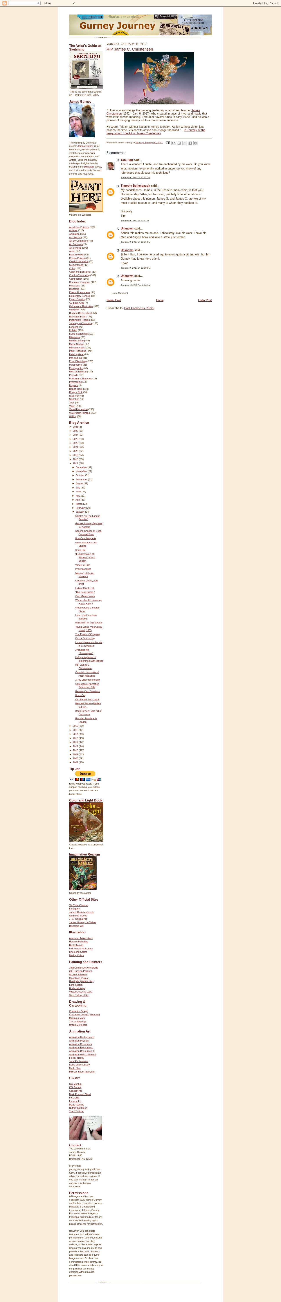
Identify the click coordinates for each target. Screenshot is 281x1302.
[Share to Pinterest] (195, 143)
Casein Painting (77, 258)
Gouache (74, 309)
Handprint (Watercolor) (81, 981)
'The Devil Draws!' (85, 592)
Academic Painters (79, 227)
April (78, 499)
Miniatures (74, 337)
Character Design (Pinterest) (84, 1014)
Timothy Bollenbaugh (135, 185)
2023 (76, 439)
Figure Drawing (77, 299)
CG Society (75, 1087)
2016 (76, 726)
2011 (76, 746)
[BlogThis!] (179, 143)
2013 (76, 738)
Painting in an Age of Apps (89, 622)
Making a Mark (77, 1018)
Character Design (78, 1011)
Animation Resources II (81, 1051)
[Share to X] (184, 143)
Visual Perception (78, 409)
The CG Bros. (76, 1111)
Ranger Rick (76, 392)
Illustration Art (76, 945)
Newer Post (113, 300)
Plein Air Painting (77, 371)
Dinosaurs (74, 285)
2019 (76, 455)
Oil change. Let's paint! (87, 699)
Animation (74, 234)
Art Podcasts (76, 244)
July (78, 487)
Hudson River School (80, 313)
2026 (76, 426)
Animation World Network (82, 1054)
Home (160, 300)
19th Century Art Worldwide (83, 967)
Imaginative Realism (79, 320)
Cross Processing (85, 638)
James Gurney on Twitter (82, 922)
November (82, 471)
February (81, 507)
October (80, 475)
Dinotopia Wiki (76, 926)
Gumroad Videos (78, 915)
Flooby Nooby (76, 1057)
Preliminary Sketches (80, 378)
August (80, 483)
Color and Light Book (80, 271)
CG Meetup (75, 1084)
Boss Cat (80, 695)
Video (72, 406)
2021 (76, 447)
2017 (76, 463)
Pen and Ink (75, 358)
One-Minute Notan (85, 596)
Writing (72, 416)
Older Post (205, 300)
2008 (76, 758)
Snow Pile (80, 550)
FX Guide (74, 1097)
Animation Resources (80, 1044)
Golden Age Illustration (81, 306)
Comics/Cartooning (79, 275)
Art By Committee (78, 240)
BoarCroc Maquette (85, 538)
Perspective (75, 364)
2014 (76, 734)
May (78, 495)
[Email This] (173, 143)
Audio (72, 251)
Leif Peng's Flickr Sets (81, 948)
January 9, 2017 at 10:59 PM (135, 268)
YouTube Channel (78, 905)
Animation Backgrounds (81, 1037)
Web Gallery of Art (78, 995)
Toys (71, 402)
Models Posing (77, 340)
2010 (76, 750)
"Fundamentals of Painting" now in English (85, 557)
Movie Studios (76, 344)
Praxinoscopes (83, 569)
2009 (76, 754)
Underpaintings (77, 988)
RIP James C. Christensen (129, 49)
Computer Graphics (79, 282)
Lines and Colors (78, 952)
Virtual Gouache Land (80, 991)
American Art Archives (81, 938)
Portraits (73, 375)
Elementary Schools (79, 296)
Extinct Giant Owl (84, 588)
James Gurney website (81, 912)
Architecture (75, 237)
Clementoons (76, 265)
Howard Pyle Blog (78, 941)
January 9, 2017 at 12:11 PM (135, 177)
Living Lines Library (79, 1064)
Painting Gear (76, 354)
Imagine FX (75, 1101)
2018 (76, 459)
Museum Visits (77, 347)
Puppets (73, 385)
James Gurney (85, 146)
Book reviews (76, 254)
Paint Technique (77, 351)
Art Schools (75, 247)
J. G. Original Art (78, 919)
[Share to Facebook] (190, 143)
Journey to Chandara (80, 323)
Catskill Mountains (78, 261)
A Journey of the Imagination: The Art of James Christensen (155, 131)
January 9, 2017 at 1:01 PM (135, 220)
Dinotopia (89, 166)
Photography (76, 368)
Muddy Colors (76, 955)
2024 (76, 434)
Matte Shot (75, 1068)
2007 (76, 762)
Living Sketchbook (79, 333)
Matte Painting (76, 1104)
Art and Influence (78, 974)
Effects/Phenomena (79, 292)
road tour (74, 395)
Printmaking (75, 382)
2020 (76, 451)
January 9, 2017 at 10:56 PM (135, 242)
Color (72, 268)
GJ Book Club (76, 302)
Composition (75, 278)
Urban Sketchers (78, 1024)
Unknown (127, 228)
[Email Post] (167, 142)
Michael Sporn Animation (82, 1071)
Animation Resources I (81, 1047)
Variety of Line (82, 565)
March (79, 504)
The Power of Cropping (87, 634)
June (79, 491)
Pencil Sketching (78, 361)
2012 (76, 742)
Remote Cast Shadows (87, 691)
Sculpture (74, 399)
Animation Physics (79, 1040)
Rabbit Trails (76, 389)
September (82, 479)
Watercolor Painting (79, 413)
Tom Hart (127, 160)
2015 (76, 730)
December (82, 467)
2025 (76, 431)
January (80, 511)
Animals (73, 230)
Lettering (73, 327)
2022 (76, 443)
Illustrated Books (78, 316)
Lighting (73, 330)
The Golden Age (77, 1021)
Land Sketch (76, 984)
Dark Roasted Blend (80, 1094)
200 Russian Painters (80, 971)
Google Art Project (78, 978)
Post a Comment (119, 293)
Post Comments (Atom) (139, 308)
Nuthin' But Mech (78, 1108)
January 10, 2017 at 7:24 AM (135, 285)
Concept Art (75, 1090)
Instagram (74, 908)
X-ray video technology (87, 679)
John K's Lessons (78, 1061)
